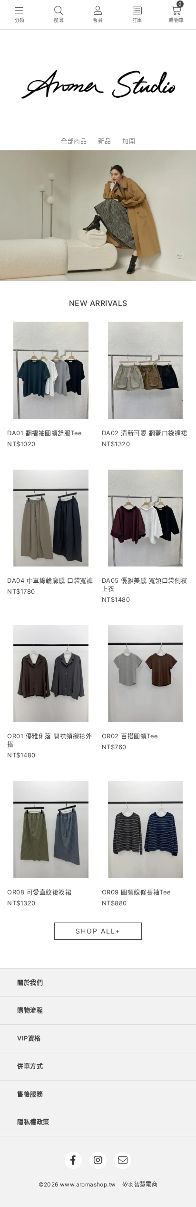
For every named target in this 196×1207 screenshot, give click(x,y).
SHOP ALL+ (98, 931)
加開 (128, 141)
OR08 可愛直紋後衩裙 (39, 892)
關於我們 (30, 982)
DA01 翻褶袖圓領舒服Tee (44, 433)
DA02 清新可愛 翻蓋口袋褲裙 (144, 433)
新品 (104, 141)
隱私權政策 (33, 1121)
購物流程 (30, 1010)
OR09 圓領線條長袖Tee (136, 892)
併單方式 (30, 1066)
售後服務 (30, 1094)
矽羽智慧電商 (139, 1184)
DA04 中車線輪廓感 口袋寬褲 (50, 580)
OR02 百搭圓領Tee (130, 736)
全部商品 (74, 141)
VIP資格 (29, 1038)
